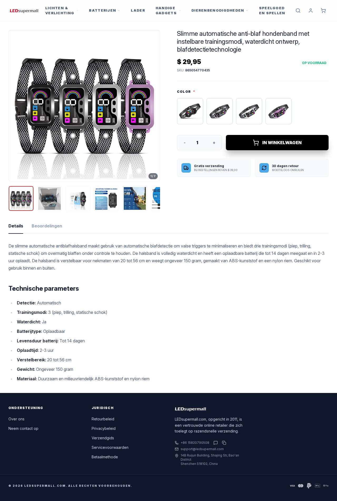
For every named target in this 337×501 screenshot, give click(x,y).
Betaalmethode (105, 457)
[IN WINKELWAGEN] (323, 10)
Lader (138, 10)
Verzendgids (103, 438)
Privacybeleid (104, 428)
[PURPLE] (278, 111)
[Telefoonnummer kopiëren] (223, 443)
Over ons (16, 419)
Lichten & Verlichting (59, 10)
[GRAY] (219, 111)
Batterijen (102, 10)
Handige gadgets (166, 10)
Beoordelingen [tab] (47, 225)
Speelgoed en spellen (272, 10)
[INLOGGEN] (310, 10)
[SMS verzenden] (216, 443)
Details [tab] (15, 225)
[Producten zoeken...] (298, 10)
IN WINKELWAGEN (282, 142)
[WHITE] (249, 111)
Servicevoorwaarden (110, 447)
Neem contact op (23, 428)
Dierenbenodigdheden (217, 10)
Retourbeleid (103, 419)
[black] (190, 111)
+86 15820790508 (195, 443)
